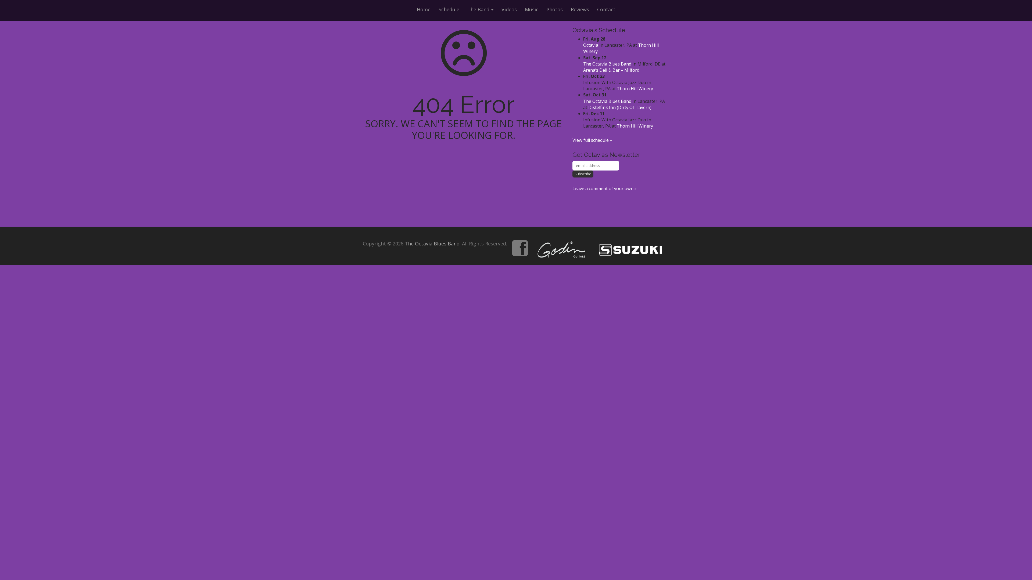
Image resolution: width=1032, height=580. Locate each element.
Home (424, 9)
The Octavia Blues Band (607, 64)
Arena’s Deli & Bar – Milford (611, 70)
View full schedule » (592, 140)
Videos (509, 9)
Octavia (590, 45)
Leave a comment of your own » (604, 188)
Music (531, 9)
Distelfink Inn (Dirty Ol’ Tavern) (619, 107)
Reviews (580, 9)
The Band (479, 9)
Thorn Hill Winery (635, 89)
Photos (554, 9)
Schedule (449, 9)
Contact (606, 9)
